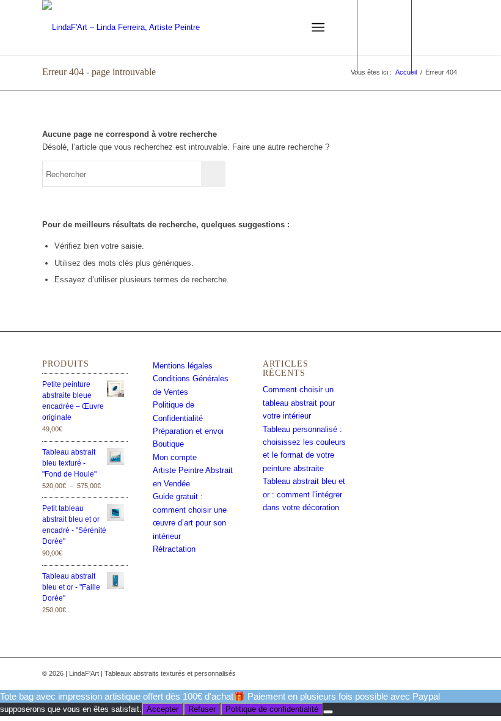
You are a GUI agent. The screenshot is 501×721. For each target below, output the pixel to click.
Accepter (162, 709)
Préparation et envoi (188, 431)
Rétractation (174, 549)
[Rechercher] (288, 27)
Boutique (168, 443)
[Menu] (318, 27)
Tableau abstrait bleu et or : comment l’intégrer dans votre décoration (304, 494)
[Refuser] (328, 712)
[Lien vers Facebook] (431, 27)
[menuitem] (264, 27)
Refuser (202, 709)
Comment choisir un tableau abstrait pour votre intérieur (299, 402)
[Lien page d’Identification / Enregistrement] (264, 27)
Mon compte (175, 457)
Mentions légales (183, 365)
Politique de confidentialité (271, 709)
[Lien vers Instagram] (450, 27)
